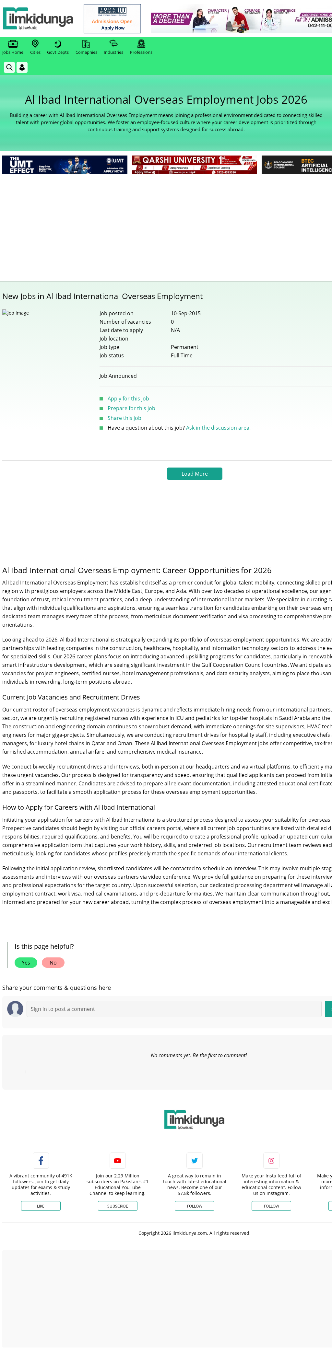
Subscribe (117, 1206)
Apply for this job (128, 398)
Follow (194, 1206)
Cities (35, 52)
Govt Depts (58, 52)
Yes (26, 962)
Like (40, 1206)
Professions (141, 52)
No (53, 962)
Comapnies (86, 52)
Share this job (124, 418)
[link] (112, 18)
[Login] (22, 67)
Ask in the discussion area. (218, 427)
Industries (113, 52)
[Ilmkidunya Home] (38, 18)
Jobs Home (12, 52)
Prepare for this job (131, 408)
